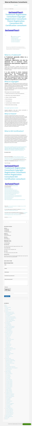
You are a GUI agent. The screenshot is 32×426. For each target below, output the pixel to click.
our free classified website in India (13, 206)
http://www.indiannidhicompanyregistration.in (12, 191)
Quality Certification (8, 371)
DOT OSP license (8, 335)
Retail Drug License (8, 344)
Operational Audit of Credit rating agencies (12, 367)
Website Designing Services (9, 416)
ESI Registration (8, 399)
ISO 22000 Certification (9, 383)
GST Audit (7, 357)
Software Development (8, 415)
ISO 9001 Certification (9, 379)
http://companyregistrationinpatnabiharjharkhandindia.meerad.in (15, 199)
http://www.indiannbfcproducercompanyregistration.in (13, 195)
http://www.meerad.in (8, 187)
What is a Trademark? (13, 55)
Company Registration (9, 321)
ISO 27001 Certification (9, 384)
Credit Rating (8, 364)
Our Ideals (6, 308)
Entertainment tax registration (10, 396)
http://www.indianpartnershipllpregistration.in (12, 193)
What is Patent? (10, 114)
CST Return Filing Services (9, 409)
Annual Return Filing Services (10, 359)
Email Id (5, 268)
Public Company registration (10, 319)
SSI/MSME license (8, 345)
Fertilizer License (8, 338)
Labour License (8, 341)
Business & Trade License (8, 332)
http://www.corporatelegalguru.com (10, 194)
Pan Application (8, 402)
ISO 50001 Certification (9, 386)
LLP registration (8, 315)
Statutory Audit (8, 354)
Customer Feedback (8, 309)
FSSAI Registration (8, 340)
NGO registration (7, 322)
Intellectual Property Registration (9, 327)
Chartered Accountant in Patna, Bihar (10, 348)
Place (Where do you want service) (9, 275)
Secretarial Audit (8, 370)
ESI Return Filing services (9, 411)
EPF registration (8, 398)
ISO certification (8, 378)
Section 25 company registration (10, 320)
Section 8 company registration (10, 326)
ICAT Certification (8, 376)
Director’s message (8, 307)
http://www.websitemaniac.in (9, 197)
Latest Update (10, 217)
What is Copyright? (12, 82)
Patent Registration (8, 329)
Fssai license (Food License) (10, 339)
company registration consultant (18, 158)
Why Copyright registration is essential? (11, 107)
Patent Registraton (12, 157)
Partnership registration (9, 314)
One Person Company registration (10, 316)
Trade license (8, 346)
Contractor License (8, 334)
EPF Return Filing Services (9, 410)
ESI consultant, (10, 158)
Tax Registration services (8, 392)
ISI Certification (8, 377)
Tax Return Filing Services (8, 408)
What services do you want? (8, 279)
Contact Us (6, 418)
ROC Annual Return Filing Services (10, 366)
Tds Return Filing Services (9, 414)
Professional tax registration (10, 403)
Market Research (8, 352)
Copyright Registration (9, 328)
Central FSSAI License (9, 333)
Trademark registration (16, 156)
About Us (6, 306)
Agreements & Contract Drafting (10, 360)
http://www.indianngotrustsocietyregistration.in (12, 192)
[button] (26, 424)
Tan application (8, 405)
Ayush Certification (8, 372)
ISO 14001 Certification (9, 380)
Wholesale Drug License (9, 347)
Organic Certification (9, 389)
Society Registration (9, 325)
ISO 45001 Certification (9, 385)
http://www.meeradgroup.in (9, 188)
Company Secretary (8, 358)
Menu (17, 5)
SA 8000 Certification (9, 390)
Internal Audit (8, 351)
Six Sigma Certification (9, 391)
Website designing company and (20, 157)
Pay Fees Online (7, 417)
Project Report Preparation (9, 353)
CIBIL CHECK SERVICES (9, 373)
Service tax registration (9, 404)
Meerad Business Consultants (16, 2)
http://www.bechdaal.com (8, 198)
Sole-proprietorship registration (10, 313)
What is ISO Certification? (14, 131)
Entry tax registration (9, 397)
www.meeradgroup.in (21, 160)
